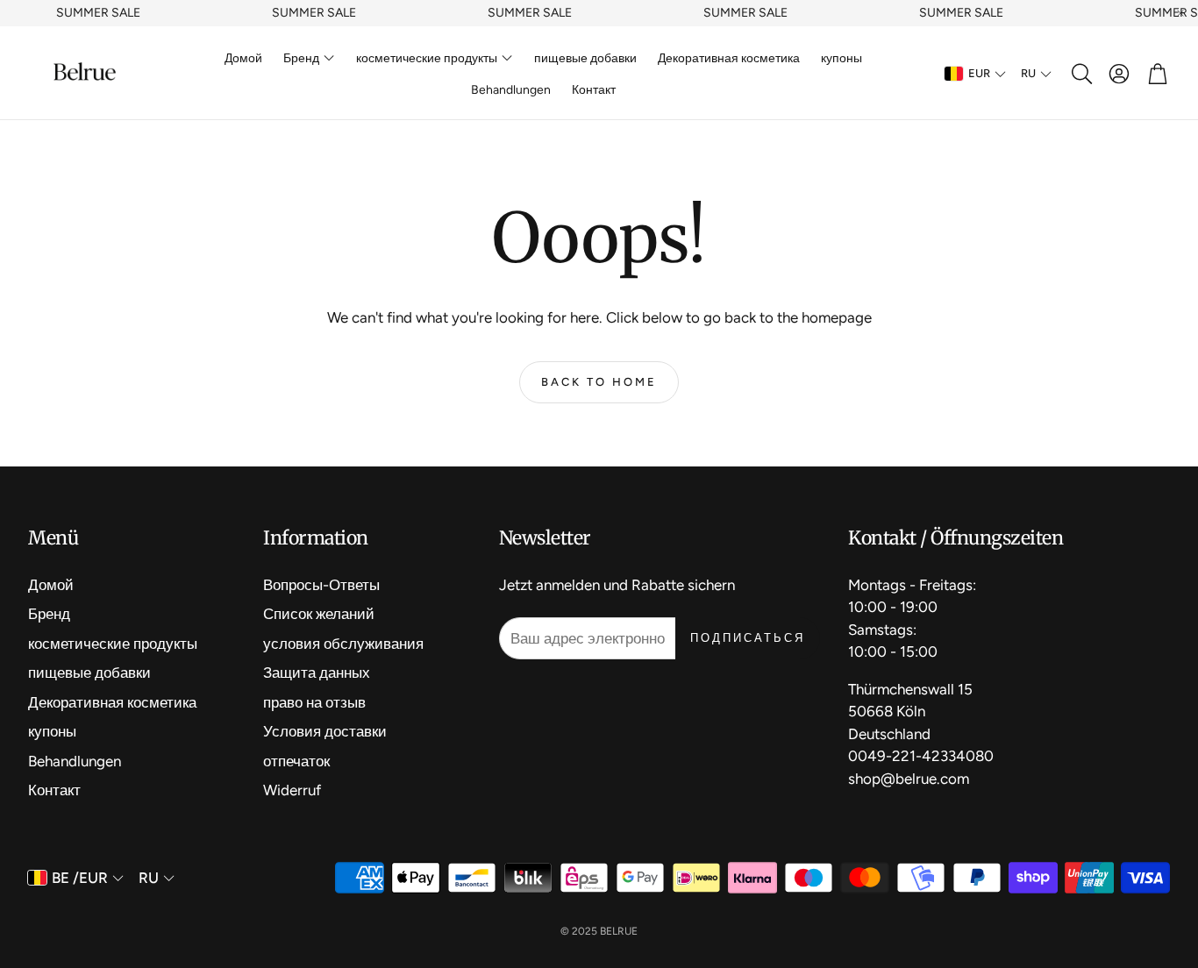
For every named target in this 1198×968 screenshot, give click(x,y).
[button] (1080, 73)
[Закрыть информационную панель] (1180, 13)
